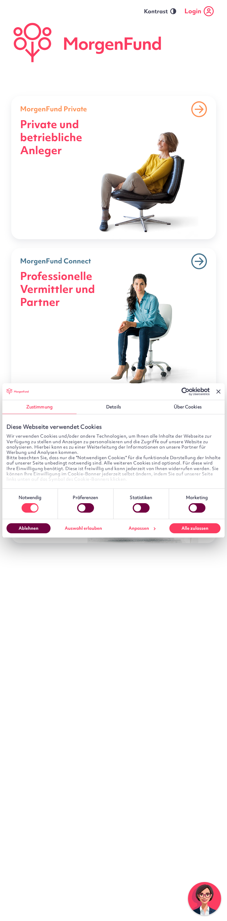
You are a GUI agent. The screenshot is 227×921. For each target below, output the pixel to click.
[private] (113, 167)
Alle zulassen (194, 528)
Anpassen (139, 528)
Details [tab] (113, 407)
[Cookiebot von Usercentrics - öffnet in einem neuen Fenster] (184, 391)
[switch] (85, 508)
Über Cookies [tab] (188, 407)
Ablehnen (28, 528)
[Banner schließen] (218, 391)
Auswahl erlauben (83, 528)
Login (192, 11)
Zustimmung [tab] (39, 407)
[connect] (113, 319)
